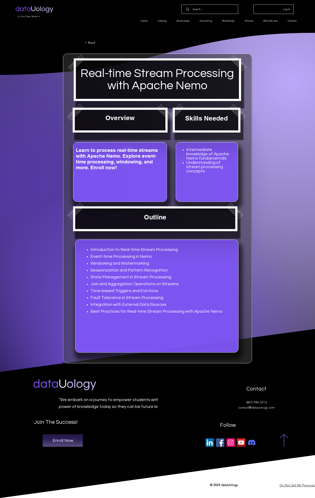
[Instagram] (230, 442)
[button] (99, 42)
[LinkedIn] (210, 442)
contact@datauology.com (256, 407)
